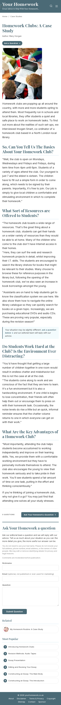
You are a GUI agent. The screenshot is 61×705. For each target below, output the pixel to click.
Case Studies (16, 16)
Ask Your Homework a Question (39, 515)
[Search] (51, 6)
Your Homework (20, 4)
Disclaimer (21, 698)
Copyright (51, 698)
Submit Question (14, 611)
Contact (31, 702)
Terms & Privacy (36, 698)
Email (28, 574)
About (11, 698)
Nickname (7, 563)
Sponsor (42, 702)
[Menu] (56, 6)
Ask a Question (11, 43)
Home (4, 16)
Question (6, 585)
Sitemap (21, 702)
